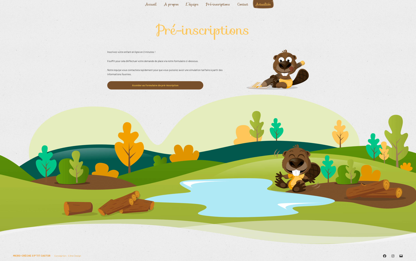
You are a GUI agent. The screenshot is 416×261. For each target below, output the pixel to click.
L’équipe (192, 4)
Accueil (150, 4)
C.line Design (74, 255)
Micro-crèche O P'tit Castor (31, 255)
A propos (171, 4)
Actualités (263, 4)
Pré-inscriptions (218, 4)
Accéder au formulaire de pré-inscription (155, 85)
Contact (242, 4)
